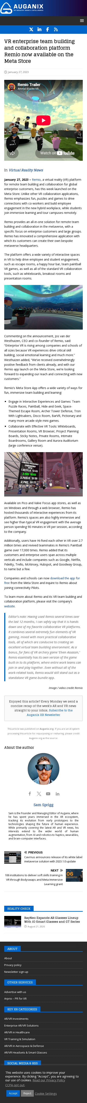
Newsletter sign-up (16, 972)
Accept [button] (13, 1093)
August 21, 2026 (36, 926)
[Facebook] (47, 29)
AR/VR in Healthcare (17, 1032)
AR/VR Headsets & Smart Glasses (25, 1052)
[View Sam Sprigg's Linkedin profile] (57, 793)
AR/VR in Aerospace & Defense (24, 1046)
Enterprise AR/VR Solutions (21, 1025)
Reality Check (18, 908)
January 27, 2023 (18, 72)
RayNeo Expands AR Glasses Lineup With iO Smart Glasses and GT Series (52, 919)
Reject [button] (27, 1093)
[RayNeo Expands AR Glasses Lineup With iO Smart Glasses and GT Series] (12, 922)
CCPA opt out (14, 1085)
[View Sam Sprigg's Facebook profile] (29, 793)
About (8, 958)
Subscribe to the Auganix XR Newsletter (50, 712)
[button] (81, 20)
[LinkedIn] (39, 29)
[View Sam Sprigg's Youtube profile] (48, 793)
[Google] (56, 29)
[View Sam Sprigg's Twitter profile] (38, 793)
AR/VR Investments (16, 1019)
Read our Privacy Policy (49, 1080)
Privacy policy (13, 965)
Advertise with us (15, 992)
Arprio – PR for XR (15, 998)
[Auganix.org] (43, 13)
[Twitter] (31, 29)
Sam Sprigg (43, 805)
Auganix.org (47, 728)
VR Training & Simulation (19, 1039)
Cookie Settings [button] (46, 1093)
